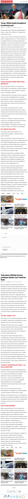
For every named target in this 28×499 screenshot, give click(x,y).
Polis (16, 447)
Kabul (12, 447)
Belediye (8, 193)
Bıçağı (3, 447)
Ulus (18, 193)
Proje (13, 193)
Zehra (20, 447)
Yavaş (22, 193)
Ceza (7, 447)
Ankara (3, 193)
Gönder (5, 249)
